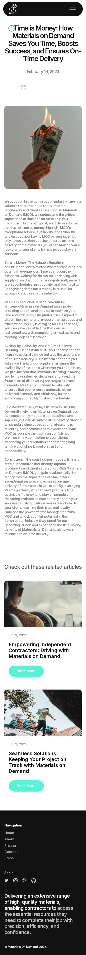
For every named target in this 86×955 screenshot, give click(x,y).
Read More (26, 671)
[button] (73, 9)
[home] (13, 9)
